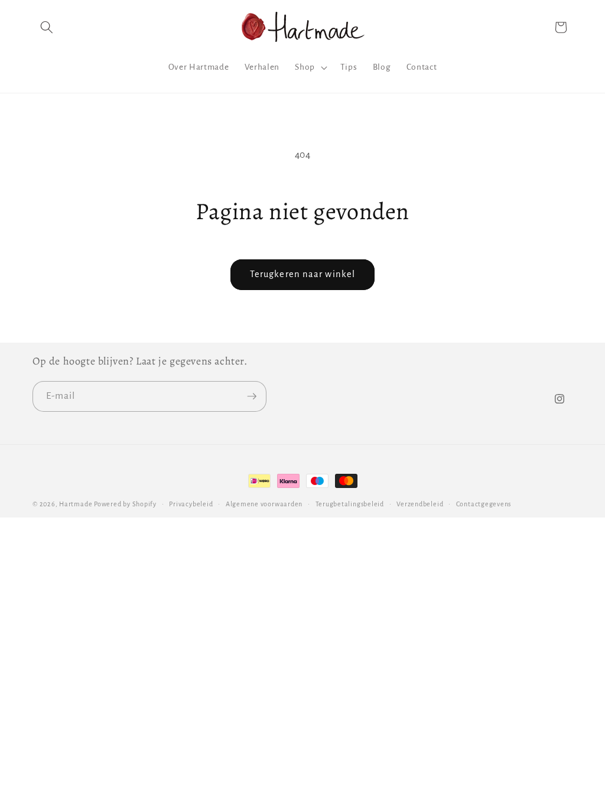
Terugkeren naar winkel (302, 274)
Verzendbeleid (419, 503)
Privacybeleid (191, 503)
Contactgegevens (484, 503)
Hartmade (75, 503)
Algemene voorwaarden (264, 503)
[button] (46, 27)
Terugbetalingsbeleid (349, 503)
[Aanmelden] (252, 396)
